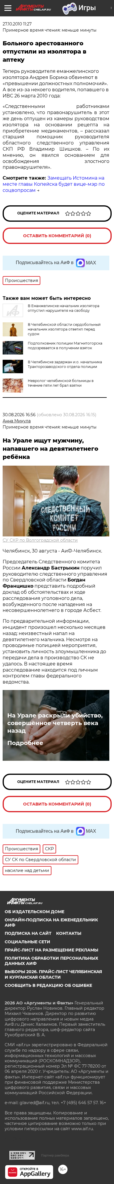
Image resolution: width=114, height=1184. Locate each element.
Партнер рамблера (55, 1155)
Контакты (68, 933)
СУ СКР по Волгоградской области (40, 540)
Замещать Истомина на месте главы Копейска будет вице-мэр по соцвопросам (54, 184)
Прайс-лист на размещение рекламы (51, 950)
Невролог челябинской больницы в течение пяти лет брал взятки (61, 383)
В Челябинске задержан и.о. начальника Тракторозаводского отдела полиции (65, 364)
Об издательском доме (34, 911)
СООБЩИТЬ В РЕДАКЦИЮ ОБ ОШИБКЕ (48, 985)
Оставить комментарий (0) (57, 235)
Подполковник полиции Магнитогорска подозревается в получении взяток (65, 345)
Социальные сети (27, 941)
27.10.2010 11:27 (17, 24)
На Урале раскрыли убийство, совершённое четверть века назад (55, 723)
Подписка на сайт (28, 933)
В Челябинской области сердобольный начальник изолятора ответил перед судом (64, 329)
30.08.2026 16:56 (19, 414)
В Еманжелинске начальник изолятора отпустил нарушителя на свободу (63, 308)
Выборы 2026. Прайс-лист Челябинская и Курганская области (53, 974)
